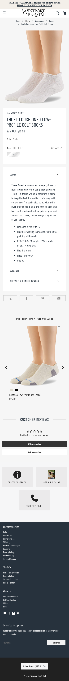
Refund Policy (8, 555)
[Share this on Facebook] (26, 298)
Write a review (34, 444)
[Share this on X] (10, 298)
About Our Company (10, 596)
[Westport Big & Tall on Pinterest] (18, 613)
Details (13, 174)
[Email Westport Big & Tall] (5, 613)
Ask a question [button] (34, 452)
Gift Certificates (9, 600)
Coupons (6, 548)
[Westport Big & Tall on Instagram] (13, 613)
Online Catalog (8, 538)
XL (13, 154)
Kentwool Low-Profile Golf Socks (24, 395)
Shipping (6, 542)
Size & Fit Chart (9, 582)
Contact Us (7, 535)
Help (5, 532)
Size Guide (55, 147)
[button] (6, 367)
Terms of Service (9, 559)
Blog (5, 606)
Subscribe (56, 643)
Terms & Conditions (10, 579)
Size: (33, 148)
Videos (5, 603)
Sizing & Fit (15, 270)
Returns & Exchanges (11, 545)
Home (18, 21)
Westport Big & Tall (38, 675)
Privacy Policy (8, 552)
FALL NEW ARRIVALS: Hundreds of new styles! (34, 4)
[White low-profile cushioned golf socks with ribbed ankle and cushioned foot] (34, 67)
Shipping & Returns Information (24, 281)
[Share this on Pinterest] (42, 298)
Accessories (39, 21)
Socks (51, 21)
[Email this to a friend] (59, 298)
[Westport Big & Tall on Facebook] (9, 613)
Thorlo (27, 21)
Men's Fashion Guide (11, 572)
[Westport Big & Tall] (34, 13)
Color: (12, 139)
